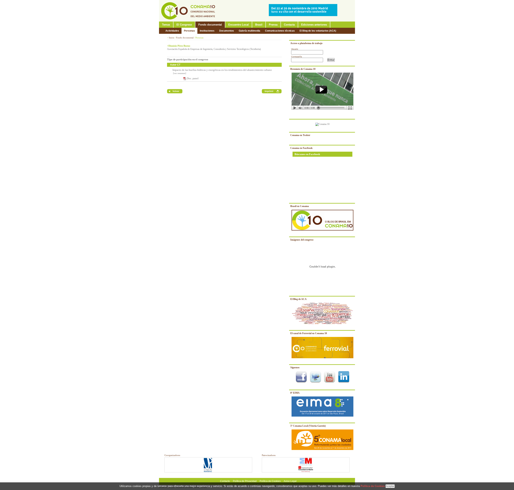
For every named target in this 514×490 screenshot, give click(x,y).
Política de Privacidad (245, 481)
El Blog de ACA (298, 299)
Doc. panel (193, 78)
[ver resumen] (179, 73)
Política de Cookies (270, 481)
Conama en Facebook (301, 148)
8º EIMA (295, 392)
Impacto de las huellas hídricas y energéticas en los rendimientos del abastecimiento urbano (222, 69)
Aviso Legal (290, 481)
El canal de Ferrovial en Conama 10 (308, 333)
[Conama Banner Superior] (304, 15)
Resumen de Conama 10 (302, 69)
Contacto (225, 481)
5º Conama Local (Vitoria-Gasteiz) (308, 425)
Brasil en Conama (299, 206)
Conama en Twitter (300, 135)
